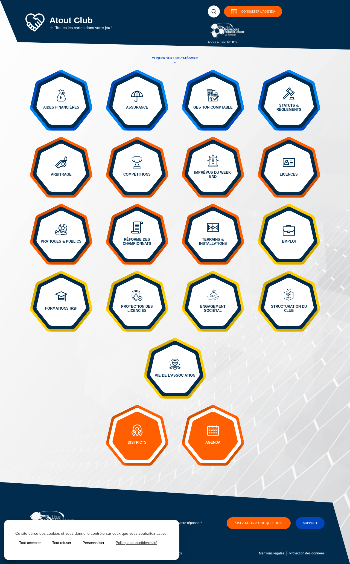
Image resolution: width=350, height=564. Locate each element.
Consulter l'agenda (258, 11)
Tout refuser (61, 543)
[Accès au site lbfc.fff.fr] (227, 31)
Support (310, 523)
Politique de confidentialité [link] (136, 543)
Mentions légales (271, 553)
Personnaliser (93, 543)
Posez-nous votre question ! (258, 523)
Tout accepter (30, 543)
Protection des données (307, 553)
